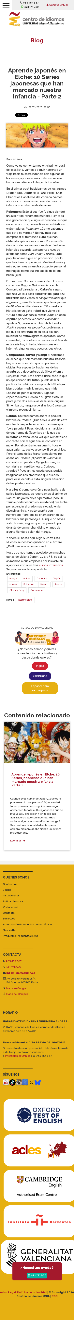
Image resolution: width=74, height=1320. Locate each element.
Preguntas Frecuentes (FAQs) (21, 935)
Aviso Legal (8, 1292)
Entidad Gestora (13, 901)
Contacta (9, 912)
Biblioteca (9, 918)
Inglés (40, 666)
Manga (13, 578)
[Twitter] (31, 1082)
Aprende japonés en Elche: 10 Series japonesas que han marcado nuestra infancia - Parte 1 (35, 779)
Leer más (16, 840)
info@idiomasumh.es (20, 972)
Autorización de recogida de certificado (27, 924)
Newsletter (10, 930)
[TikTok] (12, 1082)
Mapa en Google (16, 988)
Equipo (7, 889)
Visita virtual (10, 907)
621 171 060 (31, 6)
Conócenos (10, 884)
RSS (55, 1296)
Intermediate (25, 599)
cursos (13, 584)
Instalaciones (11, 895)
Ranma (59, 584)
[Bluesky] (38, 1082)
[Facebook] (25, 1082)
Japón (57, 578)
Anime (26, 578)
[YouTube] (6, 1082)
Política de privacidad (32, 1292)
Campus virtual (58, 4)
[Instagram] (19, 1082)
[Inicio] (38, 21)
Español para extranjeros (40, 688)
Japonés (42, 578)
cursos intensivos (51, 565)
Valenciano (40, 676)
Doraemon (37, 590)
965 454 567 (31, 2)
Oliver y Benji (16, 590)
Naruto (44, 584)
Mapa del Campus (17, 993)
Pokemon (28, 584)
